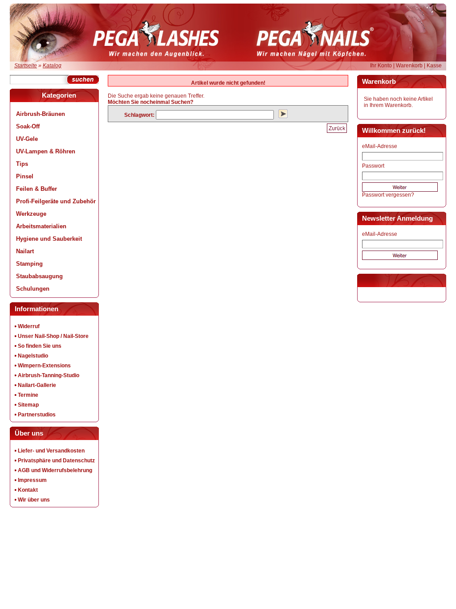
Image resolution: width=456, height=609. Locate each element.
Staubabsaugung (39, 276)
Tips (22, 163)
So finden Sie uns (39, 346)
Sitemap (28, 405)
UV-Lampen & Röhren (45, 151)
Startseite (25, 65)
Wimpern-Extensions (44, 365)
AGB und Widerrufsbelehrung (55, 470)
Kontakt (28, 490)
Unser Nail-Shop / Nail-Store (53, 336)
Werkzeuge (31, 213)
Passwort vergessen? (388, 195)
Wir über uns (34, 500)
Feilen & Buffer (36, 188)
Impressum (32, 480)
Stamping (29, 263)
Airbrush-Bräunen (40, 114)
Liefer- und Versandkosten (51, 451)
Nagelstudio (33, 356)
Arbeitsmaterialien (41, 226)
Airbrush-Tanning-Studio (48, 375)
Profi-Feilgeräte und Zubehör (56, 201)
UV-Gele (27, 139)
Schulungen (32, 288)
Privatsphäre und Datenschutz (56, 460)
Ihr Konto (381, 65)
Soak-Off (28, 126)
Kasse (434, 65)
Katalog (52, 65)
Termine (28, 395)
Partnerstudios (37, 414)
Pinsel (24, 176)
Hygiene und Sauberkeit (49, 238)
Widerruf (29, 326)
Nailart (25, 251)
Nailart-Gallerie (37, 385)
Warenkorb (409, 65)
